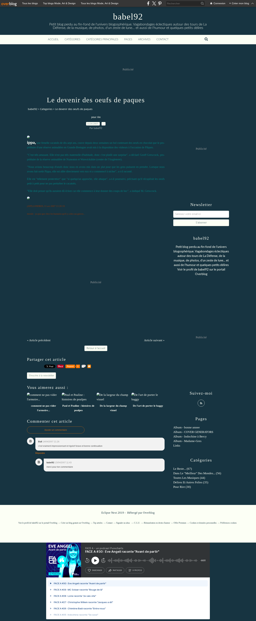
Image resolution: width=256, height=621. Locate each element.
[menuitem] (53, 39)
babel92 (128, 16)
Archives (144, 39)
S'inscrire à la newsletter (41, 375)
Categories (46, 109)
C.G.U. (137, 523)
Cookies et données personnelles (203, 523)
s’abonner (97, 570)
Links (176, 445)
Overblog (149, 512)
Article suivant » (154, 340)
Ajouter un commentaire (55, 430)
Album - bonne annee (186, 427)
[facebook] (148, 3)
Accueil (53, 39)
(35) (190, 482)
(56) (197, 473)
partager (117, 570)
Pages (128, 39)
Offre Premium (180, 523)
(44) (189, 477)
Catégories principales (102, 39)
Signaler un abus (123, 523)
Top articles (98, 523)
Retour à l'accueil (96, 348)
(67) (182, 468)
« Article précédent (39, 340)
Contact (162, 39)
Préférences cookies (228, 523)
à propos (137, 570)
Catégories (72, 39)
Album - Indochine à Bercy (190, 436)
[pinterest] (160, 3)
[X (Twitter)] (154, 3)
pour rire (95, 117)
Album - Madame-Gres (187, 441)
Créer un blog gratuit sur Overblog (75, 523)
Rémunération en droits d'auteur (157, 523)
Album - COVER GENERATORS (193, 432)
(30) (182, 487)
